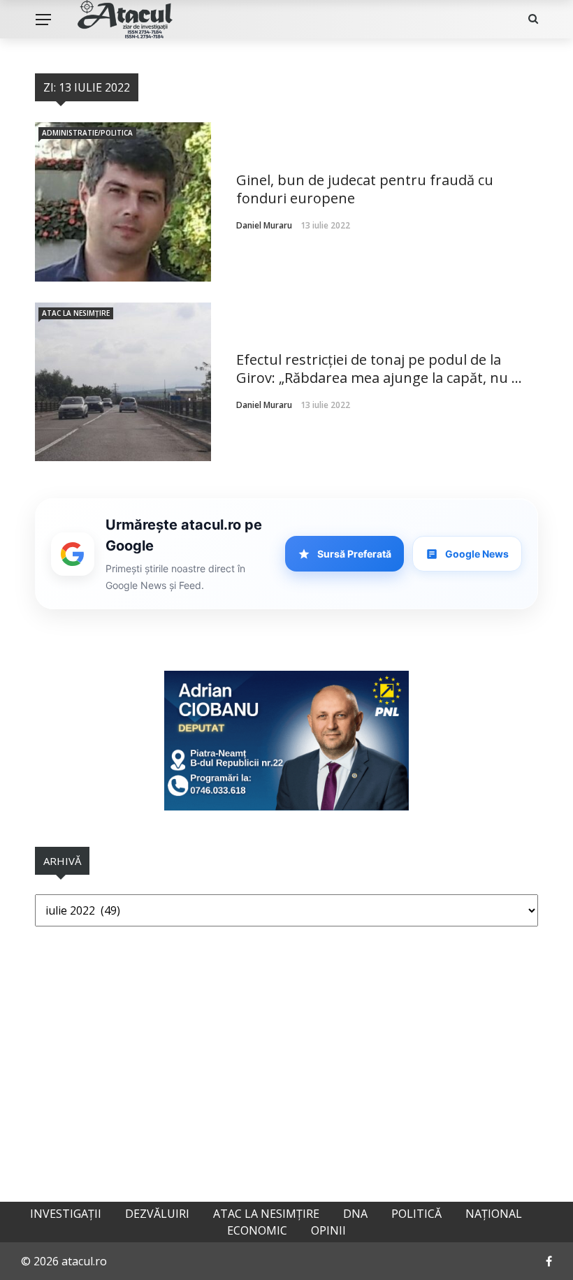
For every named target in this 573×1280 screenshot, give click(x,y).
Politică (416, 1213)
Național (493, 1213)
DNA (355, 1213)
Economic (257, 1230)
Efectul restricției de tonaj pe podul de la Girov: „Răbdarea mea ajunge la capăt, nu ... (379, 368)
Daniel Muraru (264, 225)
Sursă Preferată (354, 554)
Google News (477, 554)
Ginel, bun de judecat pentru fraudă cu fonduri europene (364, 189)
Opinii (328, 1230)
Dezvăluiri (157, 1213)
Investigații (65, 1213)
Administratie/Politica (87, 133)
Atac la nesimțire (76, 313)
